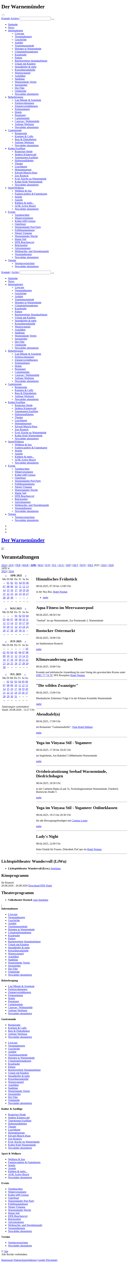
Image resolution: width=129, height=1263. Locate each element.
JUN (47, 565)
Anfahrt (19, 42)
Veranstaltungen (23, 36)
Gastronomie (15, 130)
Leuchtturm (21, 166)
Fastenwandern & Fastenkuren (31, 193)
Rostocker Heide (24, 151)
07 (4, 586)
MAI (40, 565)
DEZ (90, 565)
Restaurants (21, 133)
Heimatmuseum (23, 169)
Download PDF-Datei (40, 885)
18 (20, 590)
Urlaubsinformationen (26, 51)
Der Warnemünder (23, 540)
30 (11, 597)
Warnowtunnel (22, 72)
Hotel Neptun (60, 591)
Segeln (18, 196)
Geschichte (21, 39)
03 (16, 582)
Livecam (19, 33)
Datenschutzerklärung (25, 1260)
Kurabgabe (21, 54)
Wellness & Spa (23, 190)
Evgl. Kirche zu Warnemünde (30, 178)
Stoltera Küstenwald (25, 154)
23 (11, 594)
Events (11, 211)
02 (11, 582)
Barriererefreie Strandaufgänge (31, 60)
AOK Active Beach (25, 205)
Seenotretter (21, 84)
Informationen (15, 30)
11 (20, 586)
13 (27, 586)
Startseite (13, 24)
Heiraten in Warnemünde (28, 48)
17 (16, 590)
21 (4, 594)
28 (4, 597)
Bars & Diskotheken (25, 139)
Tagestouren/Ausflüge (26, 157)
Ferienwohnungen (24, 103)
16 (11, 590)
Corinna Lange (80, 820)
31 (23, 630)
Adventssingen (23, 248)
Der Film (19, 88)
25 (20, 594)
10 (16, 586)
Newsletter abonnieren (27, 94)
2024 (4, 565)
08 (8, 586)
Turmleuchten (22, 215)
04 (20, 582)
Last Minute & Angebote (28, 100)
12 (24, 586)
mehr (45, 597)
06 (27, 582)
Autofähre (20, 75)
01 (8, 582)
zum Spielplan (40, 899)
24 (16, 594)
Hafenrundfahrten (24, 160)
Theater (19, 163)
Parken (18, 57)
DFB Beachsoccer (24, 242)
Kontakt (5, 18)
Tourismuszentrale (24, 45)
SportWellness (16, 187)
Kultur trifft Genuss (25, 221)
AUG (61, 565)
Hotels (18, 112)
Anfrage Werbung (24, 124)
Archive (14, 18)
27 (27, 594)
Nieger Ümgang (23, 233)
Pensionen (20, 115)
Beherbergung (15, 97)
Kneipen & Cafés (24, 136)
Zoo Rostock (22, 175)
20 (27, 590)
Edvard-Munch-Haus (26, 172)
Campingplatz (22, 118)
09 (11, 586)
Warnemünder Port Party (28, 227)
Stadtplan (20, 78)
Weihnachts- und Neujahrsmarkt (32, 251)
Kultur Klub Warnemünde (28, 181)
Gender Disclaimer (47, 1260)
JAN (11, 565)
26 (24, 594)
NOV (83, 565)
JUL (54, 565)
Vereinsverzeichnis (25, 263)
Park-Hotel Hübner (82, 727)
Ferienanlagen (22, 109)
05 (24, 582)
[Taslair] (2, 548)
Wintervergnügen (24, 218)
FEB (17, 565)
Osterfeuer (20, 224)
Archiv (15, 272)
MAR (25, 565)
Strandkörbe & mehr (25, 66)
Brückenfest (21, 245)
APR (33, 565)
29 (8, 597)
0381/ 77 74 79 (44, 675)
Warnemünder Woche (26, 236)
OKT (75, 565)
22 (8, 594)
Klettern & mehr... (24, 202)
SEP (68, 565)
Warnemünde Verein (25, 81)
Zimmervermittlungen (26, 106)
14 (4, 590)
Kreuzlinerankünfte (25, 69)
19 (24, 590)
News (11, 27)
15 (8, 590)
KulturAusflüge (16, 148)
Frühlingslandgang (25, 230)
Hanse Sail (20, 239)
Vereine (12, 260)
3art (6, 1251)
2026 (111, 565)
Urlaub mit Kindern (25, 63)
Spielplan (56, 868)
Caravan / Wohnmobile (27, 121)
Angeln (19, 199)
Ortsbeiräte (20, 91)
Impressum (7, 1260)
